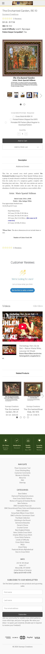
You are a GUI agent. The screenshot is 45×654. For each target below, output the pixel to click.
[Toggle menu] (3, 3)
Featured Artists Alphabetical (22, 549)
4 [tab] (28, 417)
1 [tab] (21, 104)
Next (41, 95)
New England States (22, 530)
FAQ (22, 480)
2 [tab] (24, 104)
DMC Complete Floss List (23, 506)
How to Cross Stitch (22, 552)
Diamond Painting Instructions (22, 496)
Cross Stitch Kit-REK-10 (24, 116)
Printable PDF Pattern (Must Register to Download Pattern (25, 123)
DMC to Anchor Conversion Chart (22, 515)
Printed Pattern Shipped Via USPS (25, 119)
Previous (4, 95)
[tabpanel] (9, 95)
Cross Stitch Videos (22, 542)
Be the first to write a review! (22, 290)
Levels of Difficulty (22, 540)
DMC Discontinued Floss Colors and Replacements (22, 508)
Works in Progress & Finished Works (22, 501)
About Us (22, 478)
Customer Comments (22, 473)
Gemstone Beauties (22, 523)
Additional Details (22, 166)
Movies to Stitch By (22, 475)
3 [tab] (24, 417)
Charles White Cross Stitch (22, 535)
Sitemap (22, 483)
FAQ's (23, 545)
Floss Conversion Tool (22, 468)
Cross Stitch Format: (22, 113)
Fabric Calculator (22, 511)
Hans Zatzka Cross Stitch (22, 532)
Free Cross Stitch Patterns (22, 498)
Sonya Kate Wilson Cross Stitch (22, 513)
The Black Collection (22, 518)
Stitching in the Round (22, 520)
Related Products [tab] (22, 373)
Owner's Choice (22, 525)
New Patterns (22, 503)
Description (22, 160)
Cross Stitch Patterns (22, 537)
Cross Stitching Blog (22, 470)
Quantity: (22, 130)
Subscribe (22, 614)
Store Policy (22, 547)
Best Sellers (22, 494)
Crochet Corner (22, 528)
